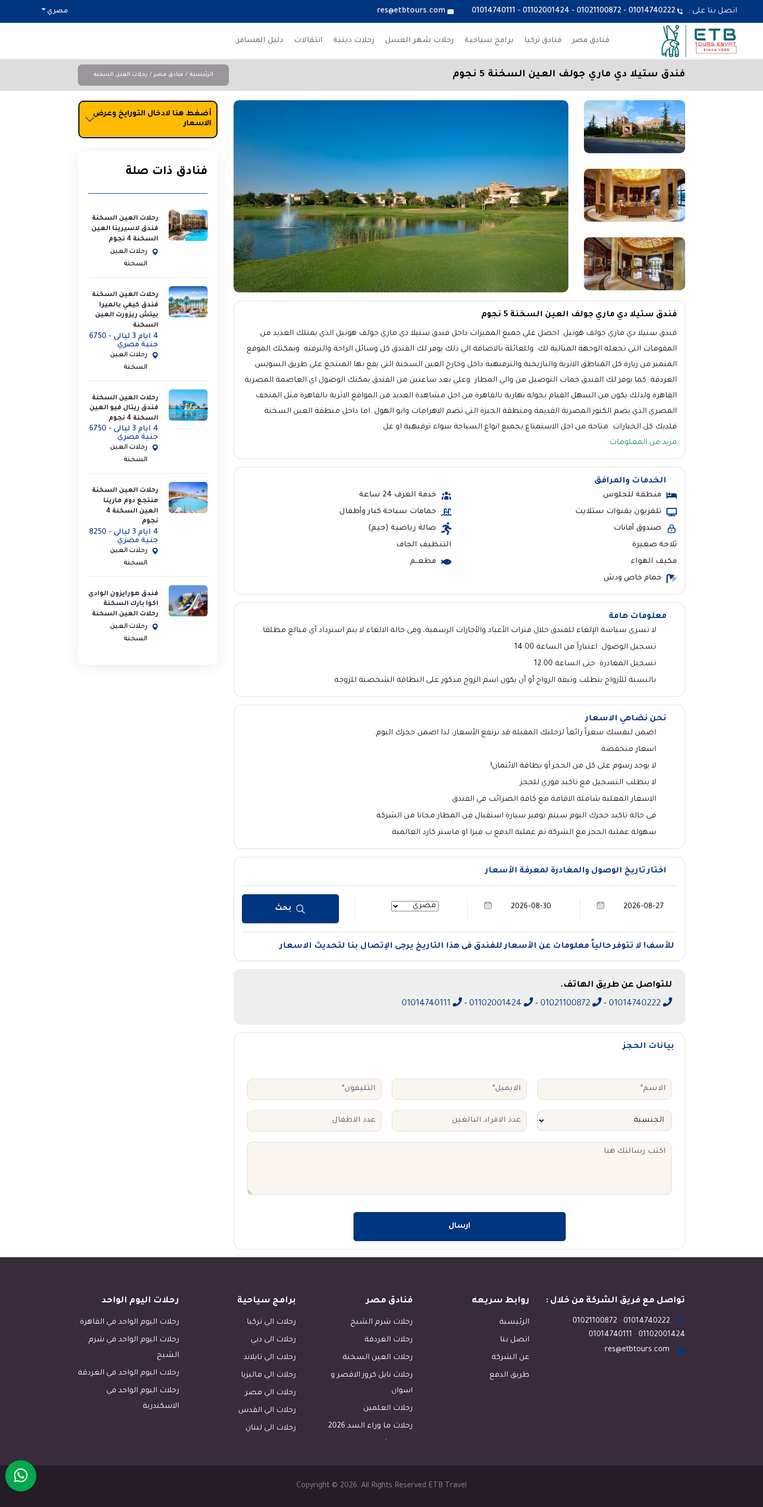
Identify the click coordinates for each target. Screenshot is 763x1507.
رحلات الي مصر (270, 1393)
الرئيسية (201, 75)
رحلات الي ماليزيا (268, 1375)
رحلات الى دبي (273, 1340)
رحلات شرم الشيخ (381, 1322)
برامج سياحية (489, 41)
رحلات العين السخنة (120, 75)
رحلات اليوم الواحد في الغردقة (128, 1373)
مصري (57, 11)
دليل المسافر (260, 41)
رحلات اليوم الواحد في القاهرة (129, 1322)
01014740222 (652, 11)
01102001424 (546, 11)
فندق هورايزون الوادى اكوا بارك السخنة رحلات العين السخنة (123, 604)
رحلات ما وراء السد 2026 (370, 1426)
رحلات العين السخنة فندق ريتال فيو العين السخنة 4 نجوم (123, 408)
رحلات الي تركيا (271, 1322)
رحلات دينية (354, 41)
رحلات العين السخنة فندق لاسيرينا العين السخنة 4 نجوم (124, 229)
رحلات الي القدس (267, 1411)
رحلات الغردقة (388, 1340)
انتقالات (308, 41)
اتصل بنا (514, 1340)
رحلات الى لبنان (271, 1428)
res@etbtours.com (411, 11)
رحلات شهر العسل (419, 41)
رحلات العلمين (388, 1409)
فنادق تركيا (543, 41)
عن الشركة (510, 1358)
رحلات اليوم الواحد (140, 1301)
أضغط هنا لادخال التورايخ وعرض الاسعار (152, 119)
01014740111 (493, 11)
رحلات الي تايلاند (269, 1358)
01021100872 (599, 11)
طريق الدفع (509, 1375)
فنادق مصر (590, 41)
